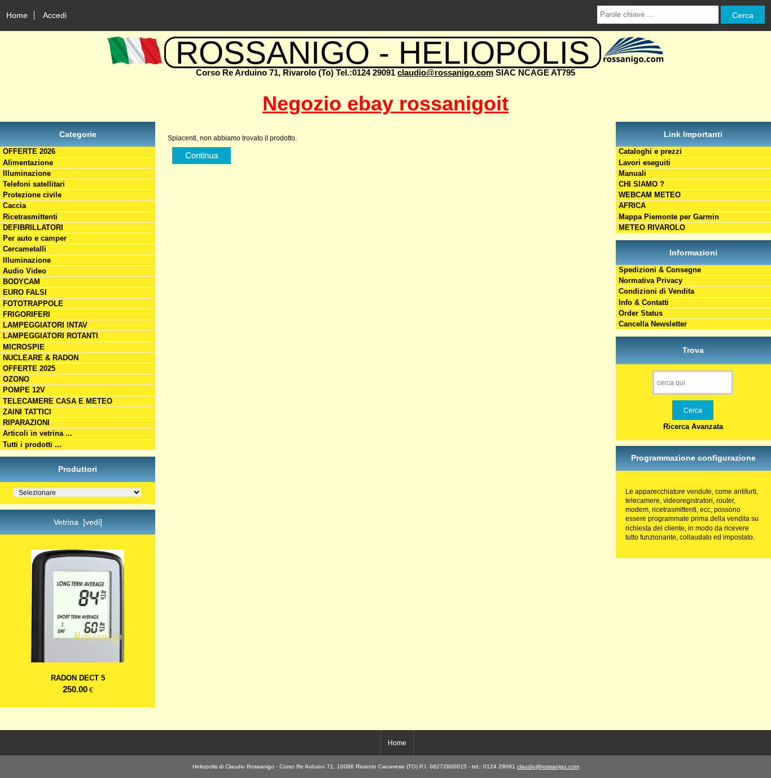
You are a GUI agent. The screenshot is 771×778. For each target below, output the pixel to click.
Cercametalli (24, 249)
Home (17, 15)
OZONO (16, 379)
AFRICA (632, 205)
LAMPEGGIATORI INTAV (45, 325)
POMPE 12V (24, 390)
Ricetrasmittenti (30, 217)
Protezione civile (32, 195)
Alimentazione (28, 162)
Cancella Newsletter (653, 324)
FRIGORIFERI (26, 314)
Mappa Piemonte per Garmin (669, 217)
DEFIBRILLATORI (33, 227)
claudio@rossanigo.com (445, 72)
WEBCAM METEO (650, 195)
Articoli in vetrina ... (37, 433)
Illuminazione (27, 173)
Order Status (641, 313)
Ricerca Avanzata (693, 426)
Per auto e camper (35, 238)
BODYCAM (21, 281)
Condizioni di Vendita (656, 291)
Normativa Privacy (650, 280)
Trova (693, 350)
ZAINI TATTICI (27, 412)
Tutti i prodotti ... (32, 444)
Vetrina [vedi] (78, 522)
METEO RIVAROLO (652, 227)
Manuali (632, 173)
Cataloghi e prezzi (650, 151)
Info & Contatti (644, 302)
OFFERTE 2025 (29, 368)
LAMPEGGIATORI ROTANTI (50, 335)
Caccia (14, 205)
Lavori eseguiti (645, 162)
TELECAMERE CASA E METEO (57, 401)
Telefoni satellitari (34, 184)
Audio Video (24, 271)
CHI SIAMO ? (641, 184)
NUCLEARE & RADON (40, 357)
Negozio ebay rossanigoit (385, 103)
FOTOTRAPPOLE (33, 303)
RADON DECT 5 (78, 678)
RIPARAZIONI (26, 422)
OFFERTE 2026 (29, 151)
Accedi (55, 15)
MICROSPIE (24, 347)
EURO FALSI (25, 292)
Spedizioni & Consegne (660, 270)
